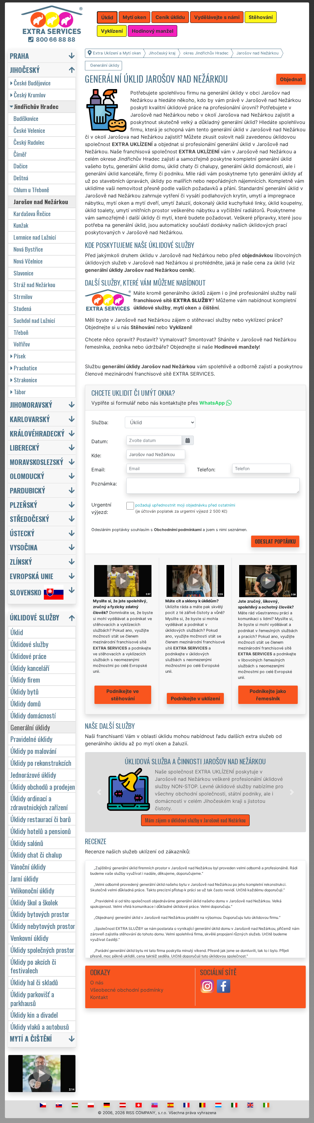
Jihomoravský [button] (31, 404)
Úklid (16, 632)
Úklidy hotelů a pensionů (40, 831)
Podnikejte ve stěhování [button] (122, 695)
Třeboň (20, 332)
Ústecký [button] (22, 533)
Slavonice (23, 272)
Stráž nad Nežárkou (34, 284)
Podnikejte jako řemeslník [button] (268, 695)
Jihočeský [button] (25, 70)
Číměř (19, 154)
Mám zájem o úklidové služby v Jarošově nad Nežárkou (195, 820)
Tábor (20, 391)
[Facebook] (223, 986)
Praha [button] (19, 56)
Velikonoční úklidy (32, 890)
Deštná (20, 177)
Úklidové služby (29, 644)
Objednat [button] (291, 79)
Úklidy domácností (33, 715)
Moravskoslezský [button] (36, 462)
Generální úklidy (30, 727)
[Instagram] (207, 986)
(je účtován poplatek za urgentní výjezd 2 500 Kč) (181, 511)
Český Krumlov (29, 94)
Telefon (205, 469)
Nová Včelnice (28, 260)
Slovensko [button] (25, 592)
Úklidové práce (28, 656)
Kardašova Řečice (32, 213)
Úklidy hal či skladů (34, 982)
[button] (99, 792)
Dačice (20, 165)
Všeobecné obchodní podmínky (126, 990)
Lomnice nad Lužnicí (34, 237)
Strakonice (25, 379)
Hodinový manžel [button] (152, 31)
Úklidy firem (25, 679)
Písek (19, 355)
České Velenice (29, 130)
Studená (22, 308)
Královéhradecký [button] (37, 433)
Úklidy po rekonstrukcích (40, 763)
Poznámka (103, 484)
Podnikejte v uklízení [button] (195, 698)
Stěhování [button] (261, 17)
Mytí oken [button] (134, 17)
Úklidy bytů (24, 691)
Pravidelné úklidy (31, 739)
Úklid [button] (107, 17)
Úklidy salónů (26, 843)
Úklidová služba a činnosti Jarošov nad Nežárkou (195, 761)
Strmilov (22, 296)
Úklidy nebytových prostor (42, 926)
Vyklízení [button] (112, 31)
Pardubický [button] (27, 490)
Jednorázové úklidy (33, 774)
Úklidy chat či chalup (36, 854)
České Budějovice (32, 82)
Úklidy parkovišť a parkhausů (32, 998)
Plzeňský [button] (23, 505)
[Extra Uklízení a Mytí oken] (51, 19)
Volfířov (21, 343)
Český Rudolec (28, 142)
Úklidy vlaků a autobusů (39, 1026)
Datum (99, 441)
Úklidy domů (25, 703)
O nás (96, 982)
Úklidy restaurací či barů (40, 819)
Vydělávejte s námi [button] (216, 17)
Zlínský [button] (21, 561)
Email (97, 469)
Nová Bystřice (28, 249)
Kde (95, 455)
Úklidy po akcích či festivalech (33, 965)
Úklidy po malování (33, 751)
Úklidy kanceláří (29, 668)
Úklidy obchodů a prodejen (42, 786)
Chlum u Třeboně (31, 189)
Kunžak (20, 225)
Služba (99, 422)
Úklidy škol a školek (34, 902)
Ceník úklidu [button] (170, 17)
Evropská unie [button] (31, 576)
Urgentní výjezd (101, 508)
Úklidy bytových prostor (39, 914)
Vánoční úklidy (28, 866)
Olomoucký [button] (27, 476)
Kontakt (99, 997)
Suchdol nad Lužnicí (34, 320)
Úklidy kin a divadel (34, 1014)
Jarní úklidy (24, 878)
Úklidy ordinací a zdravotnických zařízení (39, 802)
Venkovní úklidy (29, 938)
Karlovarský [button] (30, 419)
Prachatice (25, 367)
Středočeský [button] (29, 519)
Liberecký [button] (24, 447)
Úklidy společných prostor (42, 950)
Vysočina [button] (23, 547)
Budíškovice (25, 118)
